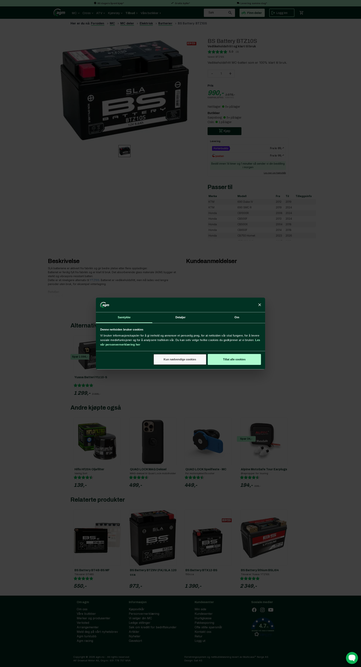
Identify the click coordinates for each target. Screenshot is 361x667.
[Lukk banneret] (259, 305)
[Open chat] (352, 658)
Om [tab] (236, 317)
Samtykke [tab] (124, 317)
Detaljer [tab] (180, 317)
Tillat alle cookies (234, 359)
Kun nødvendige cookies (180, 359)
